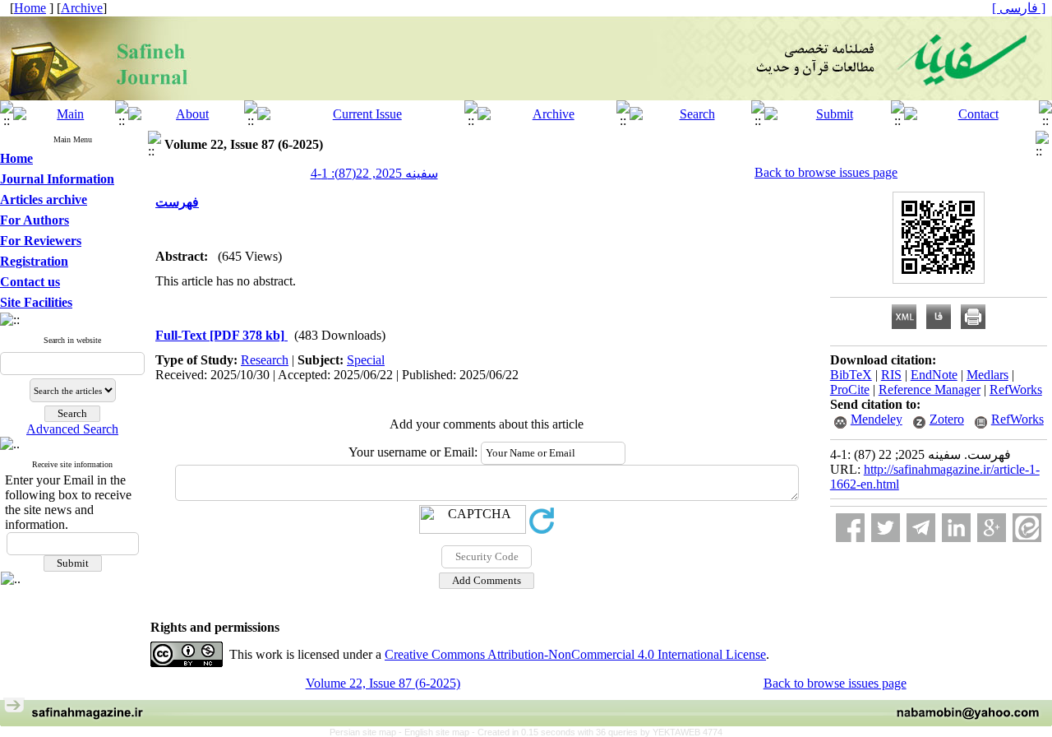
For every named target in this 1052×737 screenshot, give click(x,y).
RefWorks (1016, 389)
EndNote (934, 375)
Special (366, 360)
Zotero (947, 419)
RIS (891, 375)
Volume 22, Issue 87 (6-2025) (383, 683)
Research (264, 360)
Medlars (987, 375)
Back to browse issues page (825, 172)
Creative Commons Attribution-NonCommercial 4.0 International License (575, 654)
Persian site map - (367, 732)
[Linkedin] (956, 527)
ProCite (850, 389)
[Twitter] (885, 527)
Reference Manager (929, 389)
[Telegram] (921, 527)
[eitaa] (1027, 527)
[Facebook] (850, 527)
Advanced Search (72, 429)
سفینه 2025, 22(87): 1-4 (374, 173)
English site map (438, 732)
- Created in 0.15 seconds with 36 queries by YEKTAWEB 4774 (597, 732)
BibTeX (851, 375)
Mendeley (876, 419)
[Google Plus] (991, 527)
